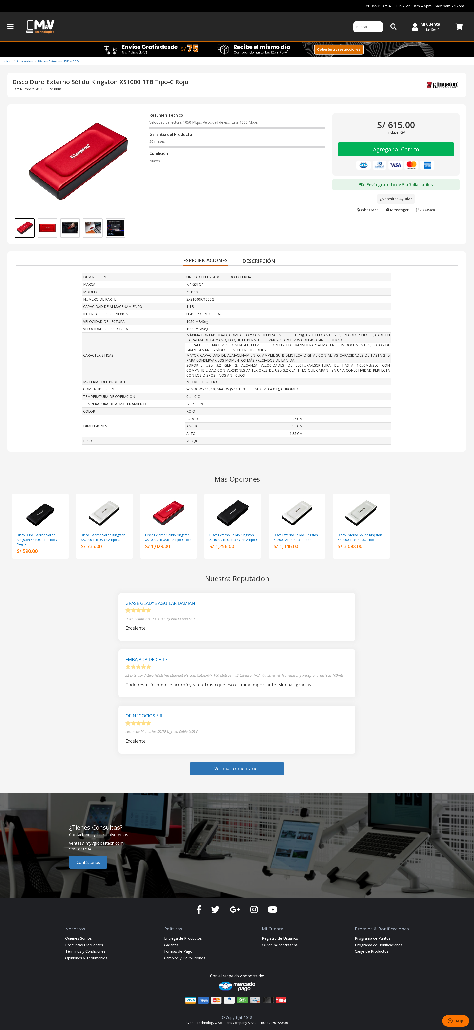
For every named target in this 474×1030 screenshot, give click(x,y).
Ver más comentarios (237, 768)
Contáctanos (88, 862)
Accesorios (25, 61)
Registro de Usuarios (280, 938)
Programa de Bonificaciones (379, 944)
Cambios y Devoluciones (184, 957)
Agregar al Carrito (396, 149)
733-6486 (427, 209)
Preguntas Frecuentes (84, 944)
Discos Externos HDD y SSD (58, 61)
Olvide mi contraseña (280, 944)
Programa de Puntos (373, 938)
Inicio (7, 61)
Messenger (399, 209)
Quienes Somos (78, 938)
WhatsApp (369, 209)
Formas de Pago (178, 951)
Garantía (171, 944)
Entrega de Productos (183, 938)
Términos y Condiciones (85, 951)
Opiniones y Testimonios (86, 957)
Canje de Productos (372, 951)
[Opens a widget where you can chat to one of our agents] (455, 1021)
